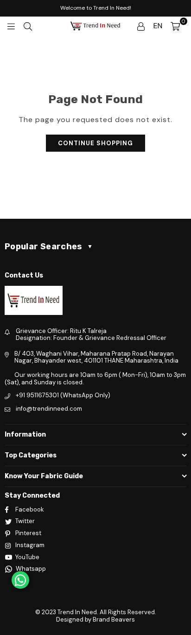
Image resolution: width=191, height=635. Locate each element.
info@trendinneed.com (49, 409)
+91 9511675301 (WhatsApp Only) (63, 395)
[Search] (27, 26)
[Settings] (141, 26)
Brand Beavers (114, 619)
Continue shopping (95, 143)
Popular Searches (49, 246)
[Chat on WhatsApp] (20, 580)
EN (157, 26)
